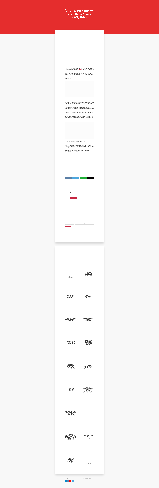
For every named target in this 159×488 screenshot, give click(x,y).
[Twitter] (73, 481)
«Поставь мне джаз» (145, 2)
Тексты (121, 2)
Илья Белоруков (69, 276)
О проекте (152, 2)
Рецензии (117, 2)
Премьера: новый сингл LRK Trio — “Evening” (88, 436)
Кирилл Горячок (85, 392)
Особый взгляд (137, 2)
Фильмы (91, 392)
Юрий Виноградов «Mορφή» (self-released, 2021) (70, 296)
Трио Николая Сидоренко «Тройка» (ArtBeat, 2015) (88, 319)
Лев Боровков (86, 416)
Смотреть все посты (73, 198)
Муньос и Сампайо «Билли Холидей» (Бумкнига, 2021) (88, 459)
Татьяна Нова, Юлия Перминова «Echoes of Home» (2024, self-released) (70, 366)
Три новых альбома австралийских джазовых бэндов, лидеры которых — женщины (88, 342)
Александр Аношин (69, 344)
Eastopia (76, 195)
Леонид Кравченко (69, 391)
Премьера (88, 438)
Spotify (75, 173)
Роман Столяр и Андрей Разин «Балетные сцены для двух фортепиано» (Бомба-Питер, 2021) (71, 413)
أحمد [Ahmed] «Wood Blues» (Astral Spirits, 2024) (70, 273)
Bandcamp (81, 173)
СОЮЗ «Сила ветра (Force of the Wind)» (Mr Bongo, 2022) (88, 366)
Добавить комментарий (70, 277)
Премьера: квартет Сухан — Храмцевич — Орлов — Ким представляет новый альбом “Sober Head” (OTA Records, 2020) (71, 436)
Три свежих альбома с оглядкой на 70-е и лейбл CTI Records (71, 342)
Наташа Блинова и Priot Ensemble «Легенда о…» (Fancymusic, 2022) (70, 460)
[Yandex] (70, 481)
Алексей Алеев (69, 462)
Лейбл (113, 2)
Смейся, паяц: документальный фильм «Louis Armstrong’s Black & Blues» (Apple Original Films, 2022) (88, 389)
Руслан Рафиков (69, 298)
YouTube (78, 173)
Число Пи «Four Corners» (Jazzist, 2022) (88, 296)
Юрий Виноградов (69, 368)
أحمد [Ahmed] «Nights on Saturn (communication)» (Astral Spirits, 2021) (88, 274)
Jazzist (85, 438)
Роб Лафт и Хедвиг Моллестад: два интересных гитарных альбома (88, 413)
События (131, 2)
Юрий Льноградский (86, 298)
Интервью (126, 2)
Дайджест (89, 345)
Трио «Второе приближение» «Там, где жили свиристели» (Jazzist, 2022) (70, 319)
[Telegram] (66, 481)
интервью (80, 69)
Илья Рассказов (86, 368)
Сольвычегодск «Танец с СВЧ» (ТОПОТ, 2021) (71, 389)
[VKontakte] (68, 481)
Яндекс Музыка (70, 173)
